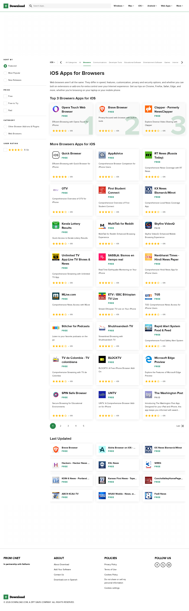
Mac (130, 6)
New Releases (14, 80)
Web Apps (166, 6)
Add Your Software (62, 569)
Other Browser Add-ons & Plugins (23, 126)
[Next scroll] (181, 62)
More (178, 6)
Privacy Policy (110, 564)
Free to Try (13, 103)
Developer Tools (115, 62)
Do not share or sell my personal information (115, 581)
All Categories (71, 62)
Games (167, 62)
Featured (12, 66)
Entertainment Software (152, 62)
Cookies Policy (111, 574)
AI (80, 62)
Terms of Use (110, 569)
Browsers (87, 62)
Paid (10, 110)
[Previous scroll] (61, 62)
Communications (100, 62)
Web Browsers (15, 133)
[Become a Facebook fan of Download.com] (157, 564)
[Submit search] (30, 6)
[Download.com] (14, 6)
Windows (118, 6)
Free (10, 96)
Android (151, 6)
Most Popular (14, 73)
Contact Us (59, 574)
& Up (26, 149)
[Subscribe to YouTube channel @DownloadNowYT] (169, 564)
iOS (140, 6)
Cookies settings (112, 588)
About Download (61, 564)
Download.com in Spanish (65, 579)
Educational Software (132, 62)
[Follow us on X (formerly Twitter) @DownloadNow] (163, 564)
